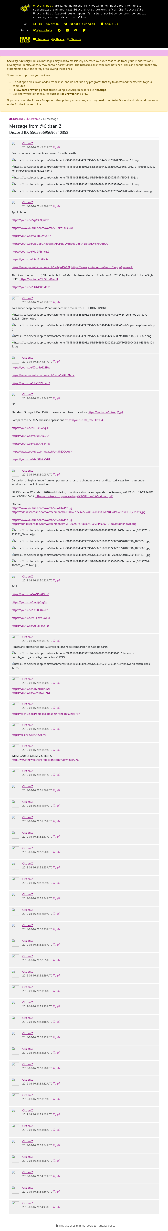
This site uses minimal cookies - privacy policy (86, 1225)
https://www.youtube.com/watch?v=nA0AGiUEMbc (43, 375)
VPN (84, 94)
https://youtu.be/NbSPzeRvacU (39, 279)
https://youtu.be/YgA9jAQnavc (30, 220)
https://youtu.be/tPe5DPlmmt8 (31, 383)
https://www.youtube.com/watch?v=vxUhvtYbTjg (42, 508)
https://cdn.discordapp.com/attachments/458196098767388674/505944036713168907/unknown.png (74, 524)
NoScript (100, 90)
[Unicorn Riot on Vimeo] (67, 30)
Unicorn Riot (43, 5)
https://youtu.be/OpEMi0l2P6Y (30, 626)
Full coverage (47, 23)
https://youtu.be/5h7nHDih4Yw (31, 689)
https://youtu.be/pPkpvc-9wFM (31, 618)
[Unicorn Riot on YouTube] (75, 30)
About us (110, 23)
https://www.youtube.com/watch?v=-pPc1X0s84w (42, 228)
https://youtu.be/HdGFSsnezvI (30, 251)
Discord (17, 119)
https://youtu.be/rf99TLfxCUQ (30, 436)
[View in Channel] (54, 147)
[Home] (25, 39)
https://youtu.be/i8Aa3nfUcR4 (30, 259)
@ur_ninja (44, 30)
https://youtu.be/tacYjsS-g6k (29, 602)
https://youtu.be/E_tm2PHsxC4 (84, 420)
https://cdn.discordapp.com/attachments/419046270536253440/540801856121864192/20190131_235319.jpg (79, 512)
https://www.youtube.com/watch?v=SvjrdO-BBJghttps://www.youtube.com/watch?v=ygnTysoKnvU (72, 267)
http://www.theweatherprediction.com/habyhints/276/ (45, 760)
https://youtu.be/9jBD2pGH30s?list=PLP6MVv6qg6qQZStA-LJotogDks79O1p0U (60, 243)
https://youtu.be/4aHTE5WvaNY (31, 236)
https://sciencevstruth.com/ (29, 735)
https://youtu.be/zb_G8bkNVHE (31, 459)
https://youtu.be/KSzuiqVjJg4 (105, 412)
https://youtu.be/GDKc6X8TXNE (31, 693)
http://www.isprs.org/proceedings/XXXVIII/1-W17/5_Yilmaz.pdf (74, 496)
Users (59, 39)
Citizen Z (34, 119)
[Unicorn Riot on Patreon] (84, 30)
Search (75, 39)
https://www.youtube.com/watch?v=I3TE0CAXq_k (42, 451)
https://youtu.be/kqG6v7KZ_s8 (30, 594)
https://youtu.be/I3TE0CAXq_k (30, 428)
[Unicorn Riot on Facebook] (59, 30)
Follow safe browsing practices (32, 90)
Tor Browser (68, 94)
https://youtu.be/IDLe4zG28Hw (31, 367)
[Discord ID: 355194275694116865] (15, 145)
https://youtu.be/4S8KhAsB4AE (31, 443)
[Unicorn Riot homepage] (25, 8)
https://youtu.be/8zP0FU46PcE (30, 610)
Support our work (81, 23)
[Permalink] (58, 147)
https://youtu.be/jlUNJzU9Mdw (31, 287)
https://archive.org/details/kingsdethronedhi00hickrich (46, 714)
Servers (42, 39)
